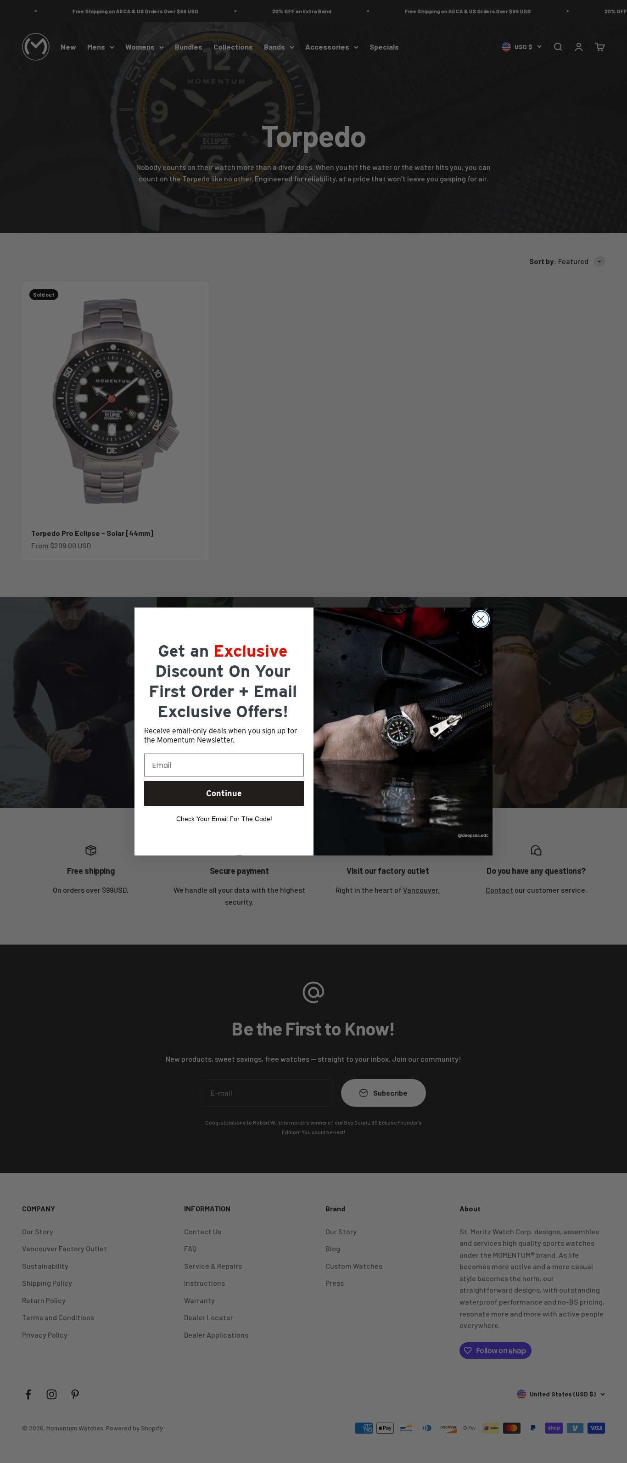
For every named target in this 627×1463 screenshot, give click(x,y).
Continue (224, 793)
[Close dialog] (481, 619)
